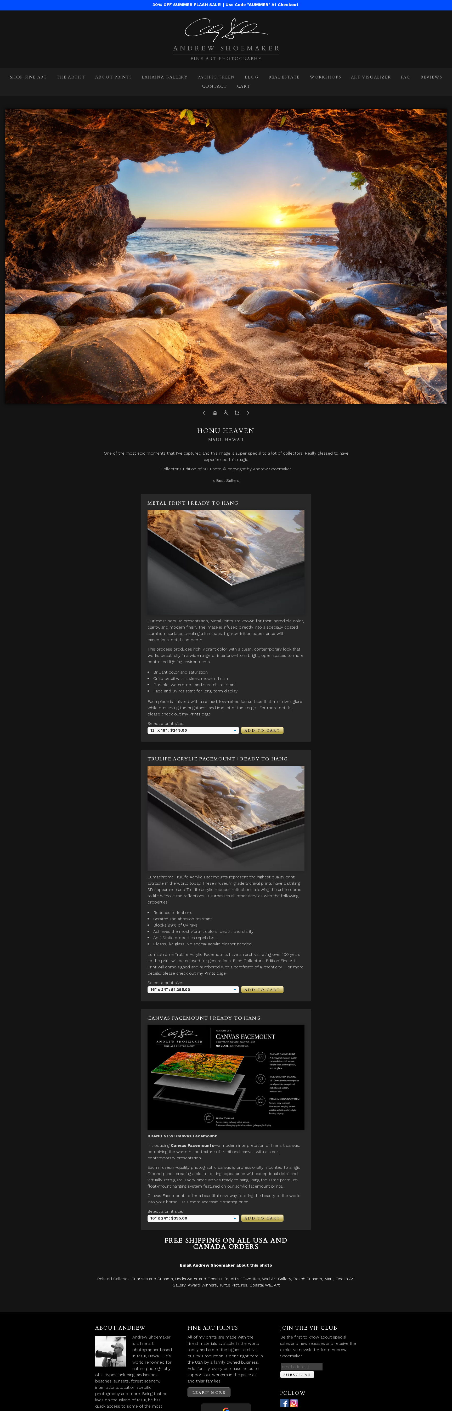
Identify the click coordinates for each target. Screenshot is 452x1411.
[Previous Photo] (204, 414)
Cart (243, 86)
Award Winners (202, 1285)
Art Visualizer (371, 77)
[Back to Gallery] (215, 414)
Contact (214, 86)
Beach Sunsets (307, 1278)
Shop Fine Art (28, 77)
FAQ (406, 77)
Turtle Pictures (233, 1285)
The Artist (71, 77)
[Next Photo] (248, 414)
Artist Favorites (245, 1278)
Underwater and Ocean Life (201, 1278)
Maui (328, 1278)
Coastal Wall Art (265, 1285)
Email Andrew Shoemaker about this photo (226, 1265)
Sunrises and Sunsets (152, 1278)
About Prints (113, 77)
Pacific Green (216, 77)
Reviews (431, 77)
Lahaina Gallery (165, 77)
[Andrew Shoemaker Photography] (226, 56)
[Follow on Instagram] (294, 1404)
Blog (251, 77)
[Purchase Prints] (237, 414)
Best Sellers (227, 480)
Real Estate (284, 77)
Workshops (325, 77)
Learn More (209, 1392)
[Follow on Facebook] (284, 1404)
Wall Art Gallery (276, 1278)
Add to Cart (262, 730)
